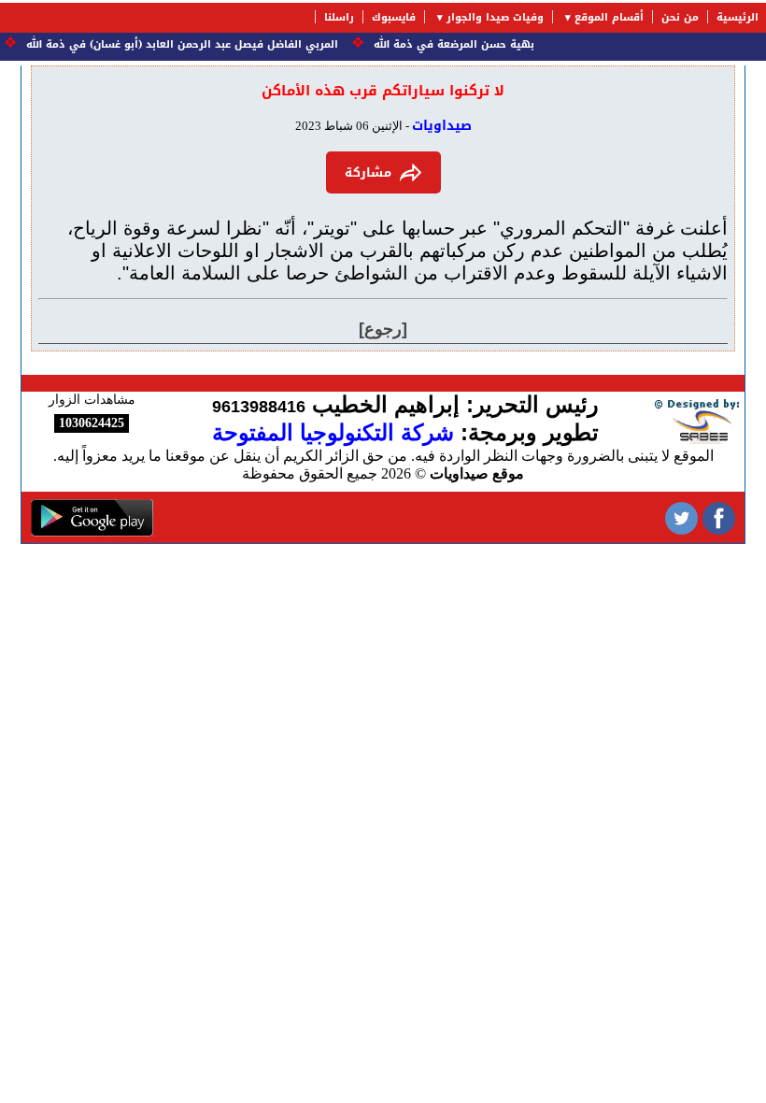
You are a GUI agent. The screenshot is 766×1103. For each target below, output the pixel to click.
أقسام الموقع (609, 17)
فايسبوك (394, 17)
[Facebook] (718, 517)
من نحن (680, 17)
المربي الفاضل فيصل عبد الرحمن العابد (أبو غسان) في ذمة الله (188, 44)
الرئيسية (737, 17)
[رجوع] (383, 329)
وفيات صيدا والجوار (495, 17)
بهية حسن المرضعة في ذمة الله (459, 44)
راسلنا (339, 17)
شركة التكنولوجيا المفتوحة (333, 432)
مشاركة (368, 172)
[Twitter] (681, 517)
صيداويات (442, 125)
